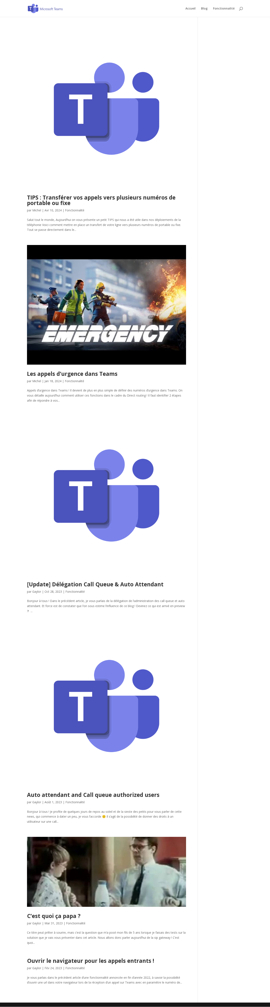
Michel (36, 210)
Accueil (190, 8)
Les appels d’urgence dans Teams (72, 374)
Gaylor (36, 592)
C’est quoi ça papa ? (54, 916)
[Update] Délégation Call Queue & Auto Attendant (95, 584)
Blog (204, 8)
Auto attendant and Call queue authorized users (93, 795)
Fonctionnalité (224, 8)
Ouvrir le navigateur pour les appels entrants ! (90, 961)
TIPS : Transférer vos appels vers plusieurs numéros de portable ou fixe (101, 200)
